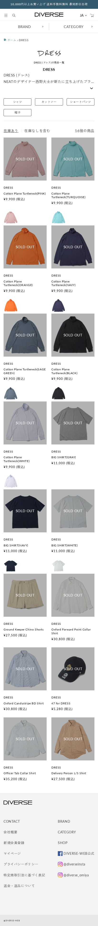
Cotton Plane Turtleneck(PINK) (25, 193)
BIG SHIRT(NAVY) (16, 545)
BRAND (24, 26)
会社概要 (10, 832)
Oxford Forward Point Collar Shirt (71, 631)
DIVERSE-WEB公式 (79, 853)
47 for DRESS (60, 703)
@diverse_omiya (76, 875)
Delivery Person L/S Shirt (68, 773)
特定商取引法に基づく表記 (24, 875)
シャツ (17, 102)
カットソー (48, 102)
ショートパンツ (80, 102)
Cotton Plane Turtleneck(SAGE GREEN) (25, 371)
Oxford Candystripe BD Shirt (24, 703)
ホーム (11, 40)
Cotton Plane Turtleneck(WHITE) (16, 459)
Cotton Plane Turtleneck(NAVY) (63, 283)
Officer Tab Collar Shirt (20, 773)
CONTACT (12, 821)
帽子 (17, 112)
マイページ (12, 853)
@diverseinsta (74, 864)
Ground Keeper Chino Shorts (24, 629)
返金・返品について (19, 886)
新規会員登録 (14, 843)
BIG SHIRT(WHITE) (64, 545)
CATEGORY (73, 26)
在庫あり (11, 131)
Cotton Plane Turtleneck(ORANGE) (18, 283)
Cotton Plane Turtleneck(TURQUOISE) (68, 195)
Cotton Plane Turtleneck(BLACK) (64, 371)
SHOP (62, 843)
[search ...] (16, 15)
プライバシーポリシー (21, 864)
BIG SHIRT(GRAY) (63, 457)
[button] (6, 15)
